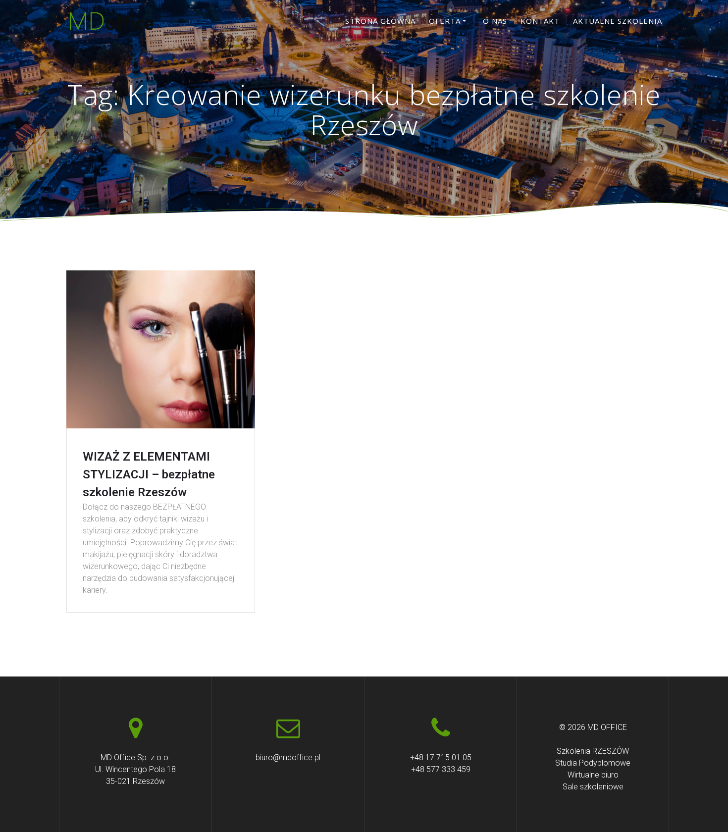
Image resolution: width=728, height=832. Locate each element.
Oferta (445, 21)
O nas (495, 21)
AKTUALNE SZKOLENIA (617, 21)
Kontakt (540, 21)
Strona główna (380, 21)
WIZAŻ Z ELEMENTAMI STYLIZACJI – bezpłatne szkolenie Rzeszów (149, 474)
